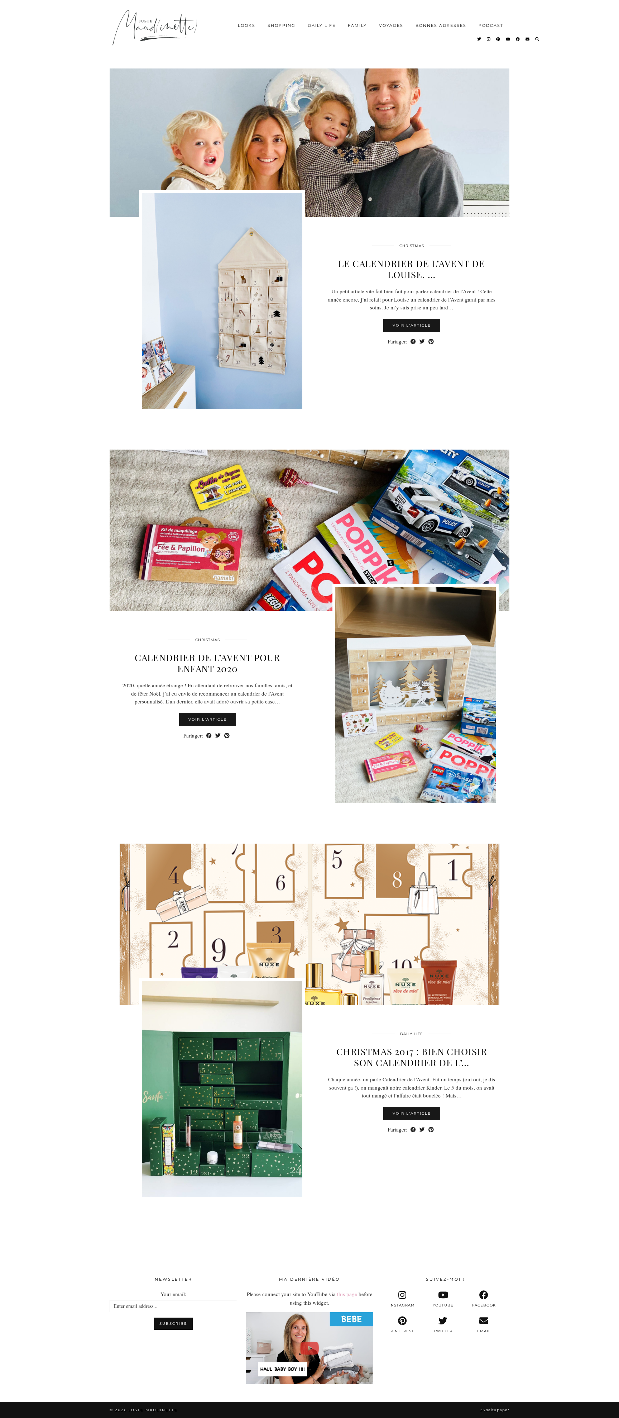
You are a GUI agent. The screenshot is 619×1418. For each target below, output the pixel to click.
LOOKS (246, 25)
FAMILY (357, 25)
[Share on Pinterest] (431, 341)
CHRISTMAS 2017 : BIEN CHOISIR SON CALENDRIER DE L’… (411, 1057)
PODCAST (491, 25)
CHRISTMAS (411, 245)
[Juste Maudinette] (156, 33)
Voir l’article (412, 325)
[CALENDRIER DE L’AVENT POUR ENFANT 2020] (309, 530)
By (494, 1410)
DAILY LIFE (322, 25)
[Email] (528, 39)
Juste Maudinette (153, 1410)
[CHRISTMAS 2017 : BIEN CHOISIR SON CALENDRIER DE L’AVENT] (309, 924)
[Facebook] (518, 39)
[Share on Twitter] (422, 341)
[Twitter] (479, 39)
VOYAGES (391, 25)
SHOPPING (282, 25)
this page (347, 1294)
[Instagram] (489, 39)
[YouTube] (508, 39)
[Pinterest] (498, 39)
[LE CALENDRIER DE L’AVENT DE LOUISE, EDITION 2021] (309, 136)
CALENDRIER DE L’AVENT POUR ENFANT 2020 (207, 663)
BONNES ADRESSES (441, 25)
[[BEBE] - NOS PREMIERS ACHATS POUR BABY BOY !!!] (309, 1348)
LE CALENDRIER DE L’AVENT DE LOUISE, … (411, 269)
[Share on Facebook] (413, 341)
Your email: (173, 1294)
